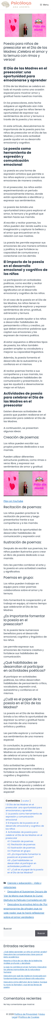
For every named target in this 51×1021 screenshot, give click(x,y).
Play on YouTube (13, 501)
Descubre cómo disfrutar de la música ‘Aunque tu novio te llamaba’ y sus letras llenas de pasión (25, 985)
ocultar (25, 800)
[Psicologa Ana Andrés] (16, 4)
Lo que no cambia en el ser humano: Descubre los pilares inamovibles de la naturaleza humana (25, 970)
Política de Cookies (29, 1017)
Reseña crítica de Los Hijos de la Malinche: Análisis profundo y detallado (23, 962)
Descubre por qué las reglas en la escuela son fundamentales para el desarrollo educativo (25, 977)
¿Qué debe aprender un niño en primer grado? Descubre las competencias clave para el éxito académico (25, 954)
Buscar (8, 928)
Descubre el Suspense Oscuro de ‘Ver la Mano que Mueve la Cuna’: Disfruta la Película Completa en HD (25, 896)
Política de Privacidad (25, 1014)
